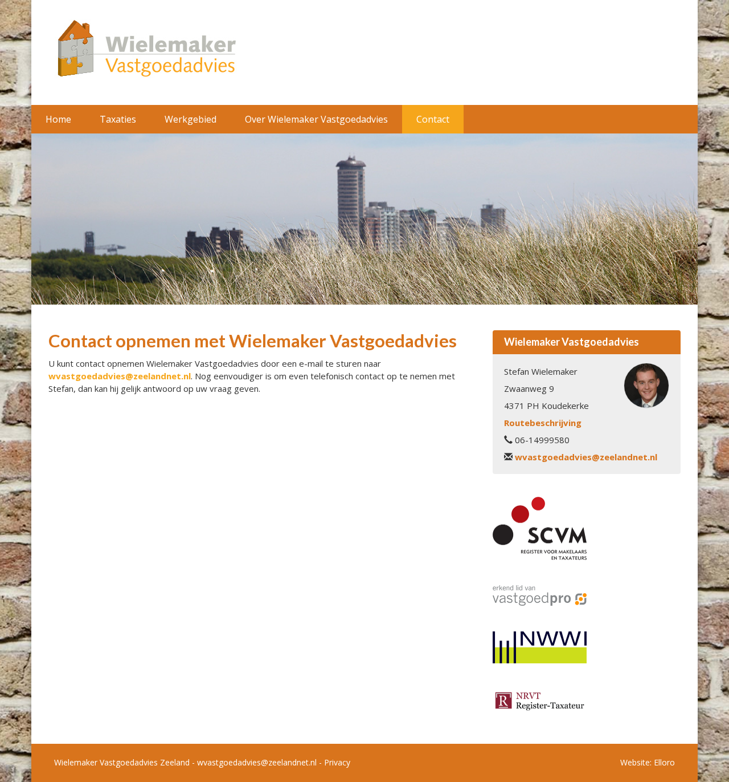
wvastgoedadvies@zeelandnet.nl (119, 376)
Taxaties (118, 119)
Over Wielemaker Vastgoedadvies (316, 119)
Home (58, 119)
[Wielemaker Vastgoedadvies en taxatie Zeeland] (145, 51)
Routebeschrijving (542, 422)
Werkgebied (190, 119)
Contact (432, 119)
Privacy (337, 762)
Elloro (664, 762)
